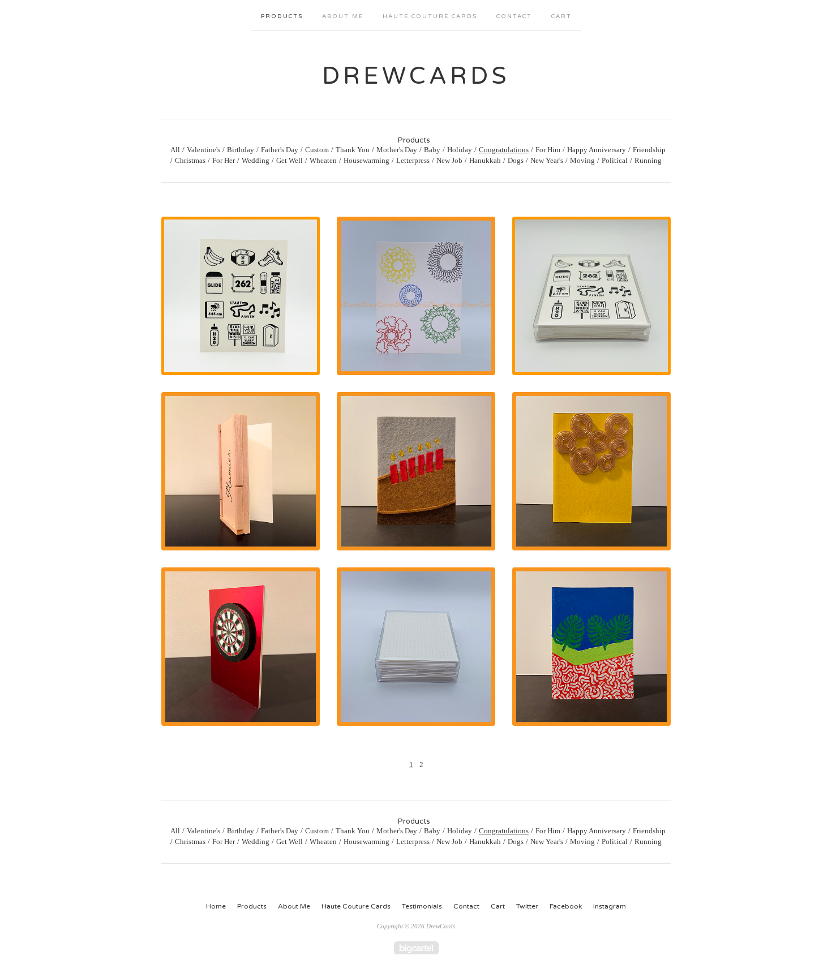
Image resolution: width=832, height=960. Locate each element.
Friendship (649, 149)
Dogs (516, 160)
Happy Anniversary (596, 149)
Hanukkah (485, 160)
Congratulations (504, 149)
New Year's (546, 160)
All (175, 149)
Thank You (353, 149)
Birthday (240, 149)
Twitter (527, 906)
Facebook (566, 906)
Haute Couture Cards (430, 16)
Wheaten (323, 160)
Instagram (609, 906)
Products (282, 16)
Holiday (459, 149)
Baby (432, 149)
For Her (223, 160)
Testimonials (422, 906)
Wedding (255, 160)
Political (615, 160)
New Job (449, 160)
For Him (547, 149)
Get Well (289, 160)
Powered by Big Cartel (416, 947)
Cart (561, 16)
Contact (514, 16)
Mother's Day (396, 149)
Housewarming (366, 160)
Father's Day (279, 149)
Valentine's (203, 149)
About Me (342, 16)
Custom (317, 149)
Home (216, 906)
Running (648, 160)
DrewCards (416, 76)
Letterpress (413, 160)
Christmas (190, 160)
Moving (582, 160)
